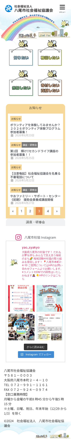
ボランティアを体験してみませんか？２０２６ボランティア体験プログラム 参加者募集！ (35, 128)
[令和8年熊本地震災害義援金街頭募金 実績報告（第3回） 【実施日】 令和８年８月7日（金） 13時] (49, 327)
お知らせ (16, 118)
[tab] (35, 108)
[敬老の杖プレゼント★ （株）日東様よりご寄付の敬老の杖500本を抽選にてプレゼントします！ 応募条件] (49, 298)
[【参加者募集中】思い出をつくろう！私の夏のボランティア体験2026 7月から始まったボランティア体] (21, 327)
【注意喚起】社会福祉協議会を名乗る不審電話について (35, 175)
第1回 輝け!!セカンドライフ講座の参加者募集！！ (34, 153)
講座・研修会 (30, 144)
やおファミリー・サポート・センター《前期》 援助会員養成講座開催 (35, 198)
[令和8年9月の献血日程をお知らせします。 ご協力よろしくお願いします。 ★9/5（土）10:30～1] (21, 298)
